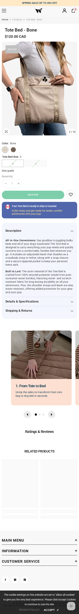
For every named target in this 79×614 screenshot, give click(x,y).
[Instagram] (15, 579)
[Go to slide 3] (43, 414)
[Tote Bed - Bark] (13, 149)
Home (5, 19)
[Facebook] (5, 579)
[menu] (4, 10)
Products (17, 19)
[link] (70, 194)
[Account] (64, 10)
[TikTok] (24, 579)
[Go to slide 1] (36, 414)
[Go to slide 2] (39, 414)
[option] (39, 89)
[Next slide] (51, 414)
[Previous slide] (27, 414)
